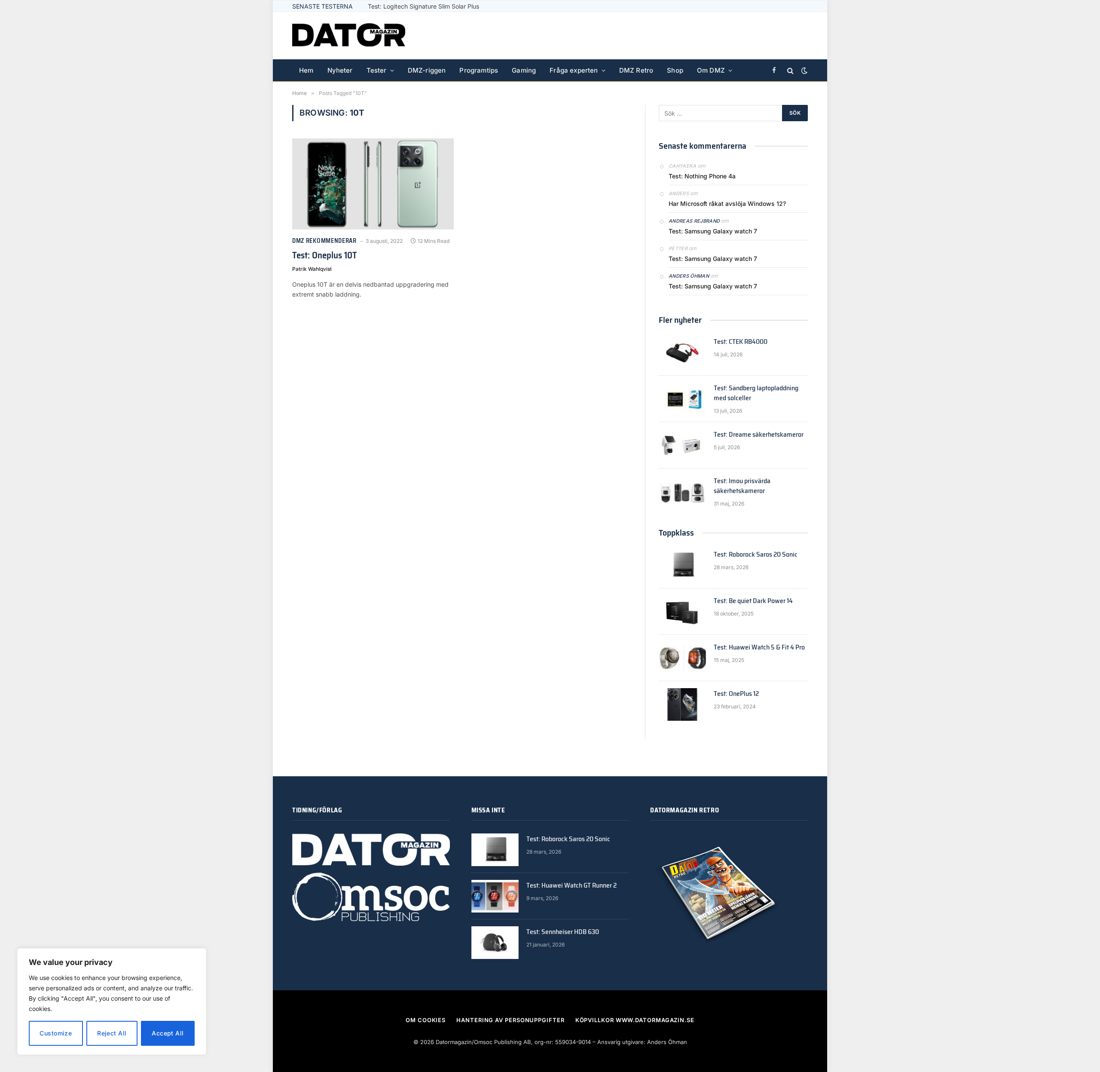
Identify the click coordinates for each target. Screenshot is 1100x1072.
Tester (377, 70)
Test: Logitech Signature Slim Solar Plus (423, 6)
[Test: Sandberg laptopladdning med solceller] (682, 399)
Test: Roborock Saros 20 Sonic (756, 555)
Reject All (111, 1033)
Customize (56, 1033)
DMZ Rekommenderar (324, 240)
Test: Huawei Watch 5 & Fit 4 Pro (759, 647)
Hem (306, 70)
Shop (675, 70)
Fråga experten (574, 70)
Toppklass (676, 532)
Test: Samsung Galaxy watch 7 (713, 231)
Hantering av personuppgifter (510, 1020)
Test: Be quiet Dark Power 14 (753, 601)
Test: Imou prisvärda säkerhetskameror (742, 486)
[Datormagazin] (348, 35)
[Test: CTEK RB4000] (682, 352)
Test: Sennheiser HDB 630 (562, 932)
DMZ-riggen (427, 70)
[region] (111, 1001)
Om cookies (426, 1020)
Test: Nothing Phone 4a (702, 176)
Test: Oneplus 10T (324, 255)
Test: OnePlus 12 (736, 694)
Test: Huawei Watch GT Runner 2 (571, 886)
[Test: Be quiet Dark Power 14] (682, 611)
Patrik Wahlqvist (312, 269)
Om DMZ (711, 70)
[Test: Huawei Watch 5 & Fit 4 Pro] (682, 658)
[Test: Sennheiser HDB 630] (495, 942)
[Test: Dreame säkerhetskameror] (682, 445)
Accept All (167, 1033)
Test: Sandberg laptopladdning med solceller (756, 393)
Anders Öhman (689, 276)
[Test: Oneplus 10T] (373, 184)
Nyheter (340, 70)
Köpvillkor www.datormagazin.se (634, 1020)
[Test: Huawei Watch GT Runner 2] (495, 896)
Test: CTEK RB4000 (740, 342)
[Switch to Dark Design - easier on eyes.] (803, 70)
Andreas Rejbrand (694, 221)
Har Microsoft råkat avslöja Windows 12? (727, 203)
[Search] (790, 70)
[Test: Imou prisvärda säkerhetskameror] (682, 491)
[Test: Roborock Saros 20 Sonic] (682, 565)
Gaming (524, 70)
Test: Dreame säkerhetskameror (759, 435)
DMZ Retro (636, 70)
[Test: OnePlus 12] (682, 704)
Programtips (478, 70)
